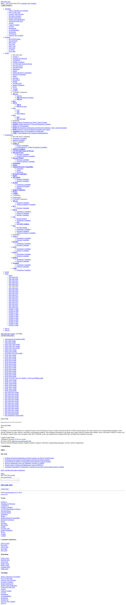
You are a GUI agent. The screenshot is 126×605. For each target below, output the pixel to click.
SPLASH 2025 (13, 281)
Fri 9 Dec (12, 49)
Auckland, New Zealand (28, 3)
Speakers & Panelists (23, 186)
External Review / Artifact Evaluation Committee (32, 147)
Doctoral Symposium (19, 74)
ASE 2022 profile (10, 342)
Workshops (16, 69)
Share (2, 473)
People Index (17, 197)
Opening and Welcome (20, 58)
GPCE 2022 (4, 547)
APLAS (19, 96)
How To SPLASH (14, 12)
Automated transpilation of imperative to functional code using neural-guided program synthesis (34, 467)
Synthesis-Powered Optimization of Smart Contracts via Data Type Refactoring (29, 458)
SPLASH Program (14, 39)
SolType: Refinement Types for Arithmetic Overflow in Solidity (24, 463)
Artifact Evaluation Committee (26, 204)
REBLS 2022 (5, 565)
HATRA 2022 (5, 560)
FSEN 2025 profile (11, 351)
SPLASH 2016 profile (12, 401)
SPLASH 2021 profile (12, 410)
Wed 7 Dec (12, 46)
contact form (5, 489)
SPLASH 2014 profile (12, 398)
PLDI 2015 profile (10, 358)
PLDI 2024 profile (10, 373)
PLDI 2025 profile (10, 374)
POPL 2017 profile (11, 382)
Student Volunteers (18, 85)
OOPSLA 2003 (13, 320)
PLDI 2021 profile (10, 367)
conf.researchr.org (10, 492)
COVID (11, 26)
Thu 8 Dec (12, 48)
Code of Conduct (14, 25)
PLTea (15, 87)
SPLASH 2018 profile (12, 405)
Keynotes (16, 78)
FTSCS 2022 (5, 558)
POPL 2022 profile (11, 389)
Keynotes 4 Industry (15, 16)
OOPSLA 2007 (13, 313)
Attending (8, 9)
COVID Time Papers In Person (22, 64)
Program (7, 37)
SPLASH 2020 (13, 290)
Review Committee (23, 145)
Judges (19, 170)
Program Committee (23, 154)
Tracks (7, 53)
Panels (15, 76)
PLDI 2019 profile (10, 364)
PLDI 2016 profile (10, 360)
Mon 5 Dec (12, 42)
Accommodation (14, 30)
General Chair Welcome (16, 14)
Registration (12, 28)
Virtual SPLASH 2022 (16, 21)
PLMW (15, 81)
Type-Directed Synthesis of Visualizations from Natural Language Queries (28, 461)
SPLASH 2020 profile (12, 408)
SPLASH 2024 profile (12, 413)
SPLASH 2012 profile (12, 394)
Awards (11, 23)
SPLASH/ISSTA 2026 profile (14, 415)
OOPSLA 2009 (13, 309)
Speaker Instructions (15, 18)
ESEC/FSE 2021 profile (12, 346)
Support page (4, 494)
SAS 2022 (4, 549)
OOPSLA (16, 57)
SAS (18, 110)
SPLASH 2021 (13, 288)
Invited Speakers (22, 219)
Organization (9, 135)
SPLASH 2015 (13, 298)
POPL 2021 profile (11, 387)
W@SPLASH (17, 83)
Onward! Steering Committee (26, 156)
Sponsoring (12, 32)
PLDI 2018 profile (10, 362)
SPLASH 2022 (5, 334)
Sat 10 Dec (12, 51)
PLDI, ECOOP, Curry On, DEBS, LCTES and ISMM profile (24, 378)
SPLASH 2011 (13, 305)
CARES (15, 90)
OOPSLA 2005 (13, 316)
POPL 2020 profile (11, 385)
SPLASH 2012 (13, 304)
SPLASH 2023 (13, 284)
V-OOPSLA (16, 60)
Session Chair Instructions (17, 19)
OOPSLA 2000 (13, 325)
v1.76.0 (19, 492)
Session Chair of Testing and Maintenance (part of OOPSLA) (24, 465)
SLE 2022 (4, 550)
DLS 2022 (4, 545)
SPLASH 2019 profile (12, 406)
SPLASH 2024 (13, 282)
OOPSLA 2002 (13, 321)
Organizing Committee (20, 138)
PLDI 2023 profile (10, 371)
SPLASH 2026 (13, 279)
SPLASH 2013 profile (12, 396)
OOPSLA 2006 (13, 314)
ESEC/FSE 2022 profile (12, 348)
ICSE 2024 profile (10, 357)
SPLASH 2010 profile (12, 392)
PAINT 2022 (5, 563)
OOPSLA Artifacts (18, 62)
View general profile (6, 477)
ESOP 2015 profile (11, 350)
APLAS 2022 (5, 543)
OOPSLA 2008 (13, 311)
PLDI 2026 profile (10, 376)
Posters (15, 71)
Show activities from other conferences (13, 470)
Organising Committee (24, 229)
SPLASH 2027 (13, 277)
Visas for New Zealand (16, 35)
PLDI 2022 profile (10, 369)
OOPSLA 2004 (13, 318)
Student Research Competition (22, 73)
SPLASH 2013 (13, 302)
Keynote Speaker (22, 227)
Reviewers (20, 172)
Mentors (19, 188)
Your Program (13, 41)
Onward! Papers (18, 67)
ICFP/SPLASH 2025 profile (13, 353)
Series (10, 275)
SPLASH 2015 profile (12, 399)
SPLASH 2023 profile (12, 412)
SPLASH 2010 (13, 307)
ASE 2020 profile (10, 341)
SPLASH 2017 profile (12, 403)
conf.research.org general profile (15, 339)
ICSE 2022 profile (10, 355)
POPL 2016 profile (11, 380)
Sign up (7, 330)
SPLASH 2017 (13, 295)
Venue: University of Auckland (18, 10)
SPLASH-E (16, 80)
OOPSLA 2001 (13, 323)
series (13, 334)
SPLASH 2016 (13, 297)
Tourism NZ (12, 34)
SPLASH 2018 (13, 293)
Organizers (20, 168)
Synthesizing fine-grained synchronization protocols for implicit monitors (27, 460)
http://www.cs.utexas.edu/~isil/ (21, 441)
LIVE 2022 (4, 562)
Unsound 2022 (5, 567)
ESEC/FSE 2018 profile (12, 344)
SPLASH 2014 (13, 300)
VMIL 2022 (4, 569)
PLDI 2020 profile (10, 366)
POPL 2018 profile (11, 383)
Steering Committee (19, 140)
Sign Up (3, 603)
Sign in (7, 328)
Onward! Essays (18, 65)
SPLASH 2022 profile (8, 335)
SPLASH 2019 (13, 291)
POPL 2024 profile (11, 390)
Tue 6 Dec (12, 44)
